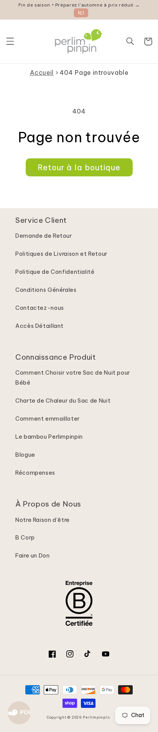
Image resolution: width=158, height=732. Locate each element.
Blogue (25, 454)
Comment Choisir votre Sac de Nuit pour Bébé (72, 377)
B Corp (25, 537)
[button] (10, 41)
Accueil (42, 72)
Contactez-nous (39, 307)
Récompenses (35, 472)
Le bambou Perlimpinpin (49, 436)
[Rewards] (19, 712)
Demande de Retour (43, 235)
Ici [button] (81, 13)
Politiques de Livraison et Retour (61, 253)
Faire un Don (32, 555)
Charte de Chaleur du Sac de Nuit (62, 400)
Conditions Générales (46, 289)
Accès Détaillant (39, 325)
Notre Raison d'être (42, 519)
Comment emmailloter (47, 418)
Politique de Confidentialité (55, 271)
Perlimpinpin (96, 717)
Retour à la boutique (79, 167)
